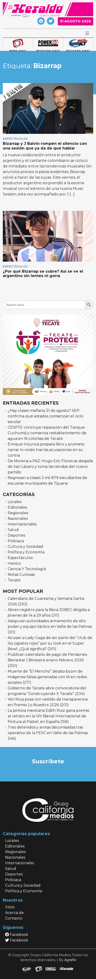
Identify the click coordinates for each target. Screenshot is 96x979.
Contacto (13, 918)
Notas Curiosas (21, 574)
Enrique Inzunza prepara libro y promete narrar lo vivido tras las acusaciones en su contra (46, 450)
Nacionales (18, 518)
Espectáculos (15, 138)
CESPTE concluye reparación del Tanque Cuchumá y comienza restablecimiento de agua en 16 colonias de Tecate (47, 433)
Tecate (14, 580)
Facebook (18, 934)
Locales (14, 502)
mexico (14, 563)
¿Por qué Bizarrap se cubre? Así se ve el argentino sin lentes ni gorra (43, 273)
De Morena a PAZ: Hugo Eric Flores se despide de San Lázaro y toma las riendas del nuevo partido (50, 466)
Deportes (16, 535)
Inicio (10, 907)
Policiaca (16, 541)
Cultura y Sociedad (25, 546)
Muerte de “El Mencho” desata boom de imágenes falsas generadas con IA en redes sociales (47, 677)
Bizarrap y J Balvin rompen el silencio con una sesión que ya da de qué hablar (45, 145)
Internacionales (22, 524)
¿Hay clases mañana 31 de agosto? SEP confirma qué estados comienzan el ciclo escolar (45, 416)
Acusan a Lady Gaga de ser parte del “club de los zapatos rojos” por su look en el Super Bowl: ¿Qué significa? (50, 643)
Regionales (18, 513)
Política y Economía (26, 552)
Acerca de (14, 912)
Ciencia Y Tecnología (27, 569)
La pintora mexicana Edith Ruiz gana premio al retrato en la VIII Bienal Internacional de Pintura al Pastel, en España (48, 716)
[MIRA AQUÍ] (18, 43)
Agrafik (70, 960)
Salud (13, 530)
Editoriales (17, 507)
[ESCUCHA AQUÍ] (48, 43)
